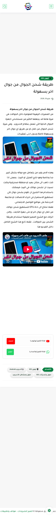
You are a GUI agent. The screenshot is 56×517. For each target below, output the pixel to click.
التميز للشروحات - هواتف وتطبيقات (16, 511)
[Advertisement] (28, 43)
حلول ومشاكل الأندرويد (22, 375)
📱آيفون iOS (46, 79)
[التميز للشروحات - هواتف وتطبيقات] (28, 6)
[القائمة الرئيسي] (51, 6)
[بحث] (5, 6)
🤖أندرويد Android (17, 369)
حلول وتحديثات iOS (43, 375)
